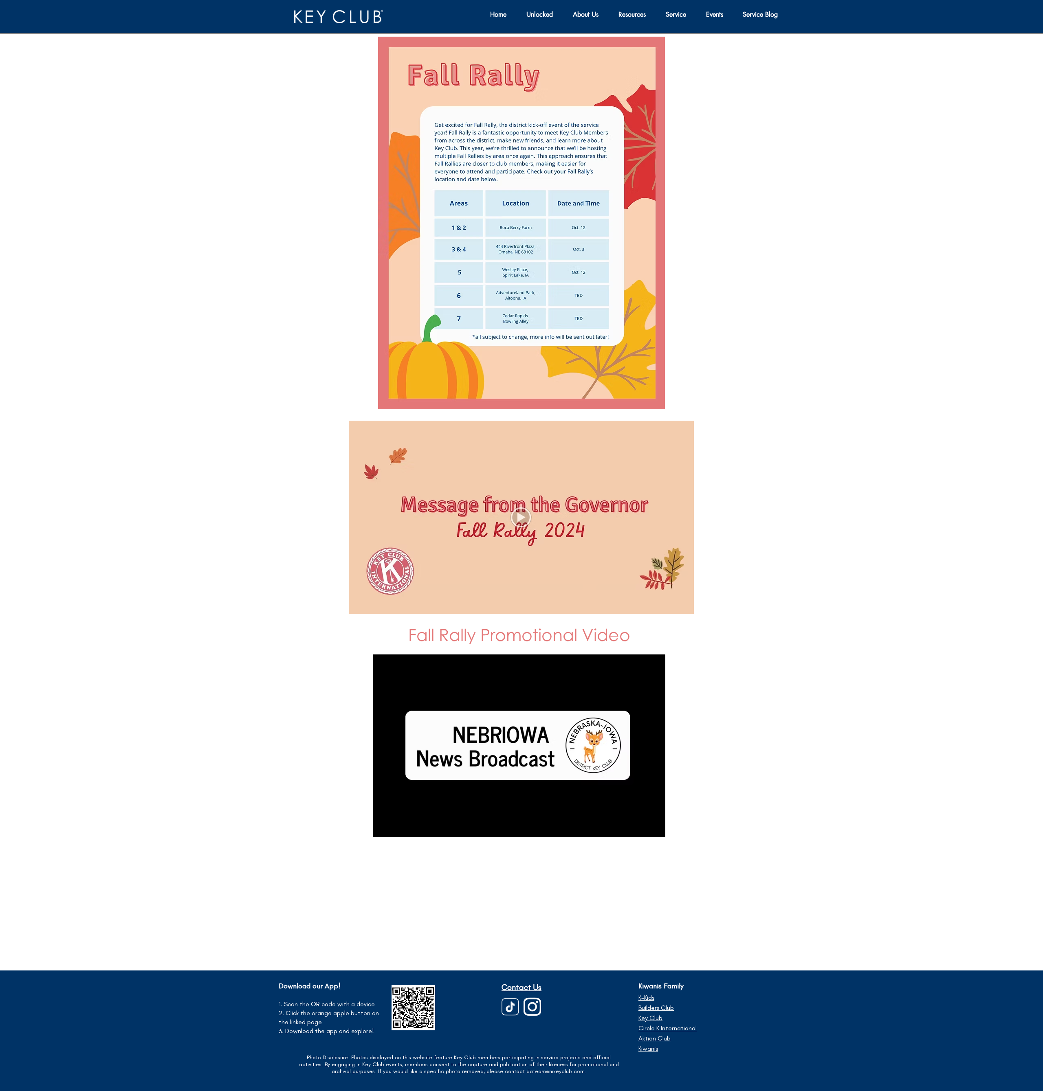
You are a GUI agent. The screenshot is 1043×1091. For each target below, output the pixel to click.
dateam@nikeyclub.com (555, 1071)
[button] (680, 14)
